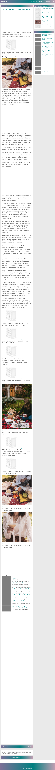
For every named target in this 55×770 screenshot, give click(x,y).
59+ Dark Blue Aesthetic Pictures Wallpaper (20, 601)
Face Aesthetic (33, 1)
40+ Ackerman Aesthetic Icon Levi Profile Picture (47, 59)
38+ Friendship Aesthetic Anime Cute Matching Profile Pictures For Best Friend (47, 26)
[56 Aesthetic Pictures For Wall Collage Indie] (38, 44)
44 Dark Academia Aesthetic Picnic (16, 9)
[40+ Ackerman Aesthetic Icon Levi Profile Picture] (38, 60)
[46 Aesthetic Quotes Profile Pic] (38, 10)
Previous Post (27, 747)
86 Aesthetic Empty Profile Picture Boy (47, 68)
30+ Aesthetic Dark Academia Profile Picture (21, 595)
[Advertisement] (17, 20)
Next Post (5, 747)
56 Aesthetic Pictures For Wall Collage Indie (47, 43)
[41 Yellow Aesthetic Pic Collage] (38, 39)
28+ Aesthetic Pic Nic (46, 71)
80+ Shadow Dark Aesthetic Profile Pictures (21, 589)
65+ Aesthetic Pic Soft (46, 62)
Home (25, 1)
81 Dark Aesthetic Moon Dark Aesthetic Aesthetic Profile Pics (20, 607)
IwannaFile (4, 1)
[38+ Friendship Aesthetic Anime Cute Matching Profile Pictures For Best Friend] (38, 26)
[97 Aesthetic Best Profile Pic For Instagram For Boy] (38, 18)
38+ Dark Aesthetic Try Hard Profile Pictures (21, 577)
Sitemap (36, 765)
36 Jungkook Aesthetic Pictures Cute (47, 35)
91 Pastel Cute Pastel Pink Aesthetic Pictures (47, 47)
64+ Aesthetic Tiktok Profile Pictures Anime (46, 51)
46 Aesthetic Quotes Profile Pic (48, 9)
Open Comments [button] (16, 757)
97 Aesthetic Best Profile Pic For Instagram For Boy (47, 17)
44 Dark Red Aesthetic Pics (19, 583)
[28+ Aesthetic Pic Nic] (38, 72)
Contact (24, 765)
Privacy (30, 765)
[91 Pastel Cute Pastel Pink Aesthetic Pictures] (38, 48)
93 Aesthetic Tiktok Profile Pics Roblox (47, 55)
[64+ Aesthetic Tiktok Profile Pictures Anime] (38, 52)
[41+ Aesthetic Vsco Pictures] (38, 14)
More (47, 1)
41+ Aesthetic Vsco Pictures (46, 13)
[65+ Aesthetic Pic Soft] (38, 64)
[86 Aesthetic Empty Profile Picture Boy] (38, 68)
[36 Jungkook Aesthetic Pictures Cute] (38, 35)
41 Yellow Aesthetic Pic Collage (47, 39)
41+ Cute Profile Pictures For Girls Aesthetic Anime (47, 21)
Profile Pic (41, 1)
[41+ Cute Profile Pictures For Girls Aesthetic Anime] (38, 22)
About (18, 765)
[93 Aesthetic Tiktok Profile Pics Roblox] (38, 56)
